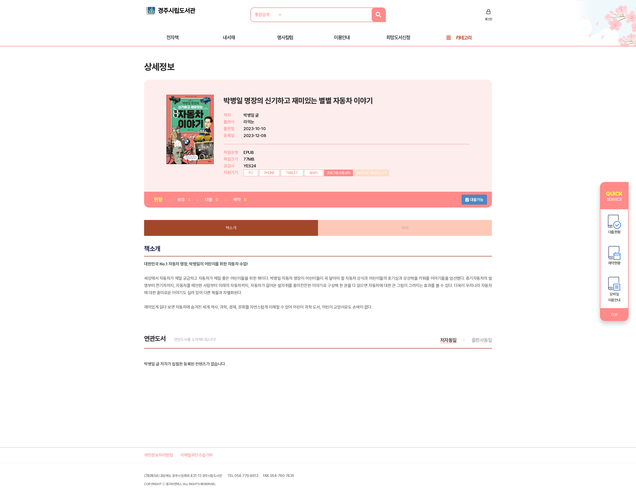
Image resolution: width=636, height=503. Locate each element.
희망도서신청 (398, 37)
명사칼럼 (285, 37)
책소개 (231, 227)
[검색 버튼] (378, 15)
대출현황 (614, 232)
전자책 (172, 37)
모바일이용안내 (614, 297)
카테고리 (464, 38)
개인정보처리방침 (158, 455)
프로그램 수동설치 (338, 173)
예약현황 (614, 263)
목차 (405, 227)
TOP (614, 315)
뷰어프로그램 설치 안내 (371, 173)
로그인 (488, 19)
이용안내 (342, 37)
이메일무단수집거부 (196, 455)
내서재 (229, 37)
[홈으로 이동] (170, 10)
